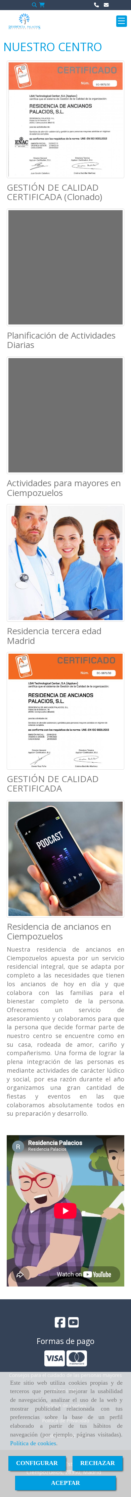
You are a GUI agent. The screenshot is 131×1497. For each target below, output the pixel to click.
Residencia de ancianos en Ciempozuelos (59, 931)
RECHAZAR (97, 1463)
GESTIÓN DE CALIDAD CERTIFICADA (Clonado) (54, 192)
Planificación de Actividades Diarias (61, 340)
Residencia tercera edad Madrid (54, 636)
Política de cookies (33, 1443)
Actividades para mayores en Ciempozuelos (64, 488)
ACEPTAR (65, 1483)
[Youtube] (73, 1324)
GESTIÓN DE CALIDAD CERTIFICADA (53, 784)
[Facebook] (60, 1324)
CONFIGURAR (37, 1463)
